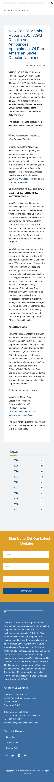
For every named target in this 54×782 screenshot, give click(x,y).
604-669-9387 (15, 719)
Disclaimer (11, 737)
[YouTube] (25, 755)
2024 (16, 471)
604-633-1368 (21, 712)
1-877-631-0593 (33, 715)
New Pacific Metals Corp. (30, 771)
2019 (16, 499)
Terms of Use (12, 743)
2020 (16, 493)
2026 (16, 460)
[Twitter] (12, 755)
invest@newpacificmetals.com (24, 723)
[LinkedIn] (19, 755)
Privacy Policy (13, 748)
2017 (16, 510)
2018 (16, 504)
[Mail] (6, 755)
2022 (16, 482)
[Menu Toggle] (47, 10)
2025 (16, 466)
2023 (16, 477)
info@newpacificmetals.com (22, 411)
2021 (16, 488)
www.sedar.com (26, 179)
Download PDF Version (34, 65)
